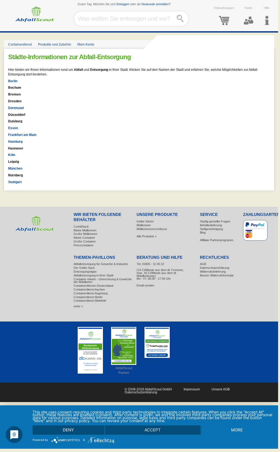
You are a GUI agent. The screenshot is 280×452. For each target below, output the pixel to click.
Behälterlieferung (211, 225)
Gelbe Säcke (145, 221)
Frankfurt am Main (22, 135)
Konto (248, 7)
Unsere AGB (221, 389)
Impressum (192, 389)
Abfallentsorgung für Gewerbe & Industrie (101, 264)
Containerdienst (20, 44)
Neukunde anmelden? (155, 4)
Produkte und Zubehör (54, 44)
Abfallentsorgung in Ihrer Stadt (93, 275)
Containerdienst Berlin (88, 297)
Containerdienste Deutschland (93, 285)
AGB (203, 264)
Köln (11, 155)
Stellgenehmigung (211, 229)
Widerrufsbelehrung (213, 271)
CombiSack (81, 226)
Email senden (145, 285)
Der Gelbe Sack (84, 267)
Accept (152, 429)
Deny (68, 429)
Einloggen (123, 4)
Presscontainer (84, 245)
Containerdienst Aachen (89, 289)
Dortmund (16, 108)
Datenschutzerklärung (214, 267)
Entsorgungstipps (85, 271)
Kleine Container (84, 237)
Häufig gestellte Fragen (215, 221)
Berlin (12, 81)
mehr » (78, 306)
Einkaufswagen (224, 7)
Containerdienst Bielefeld (90, 300)
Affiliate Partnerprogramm (216, 240)
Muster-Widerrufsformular (217, 275)
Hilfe (266, 7)
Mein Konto (85, 44)
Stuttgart (15, 182)
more (237, 429)
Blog (203, 232)
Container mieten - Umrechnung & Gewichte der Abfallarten (103, 281)
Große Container (85, 241)
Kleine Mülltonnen (85, 230)
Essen (13, 128)
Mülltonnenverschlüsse (152, 229)
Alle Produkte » (146, 236)
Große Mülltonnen (85, 233)
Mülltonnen (144, 225)
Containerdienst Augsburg (91, 293)
